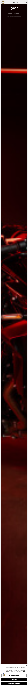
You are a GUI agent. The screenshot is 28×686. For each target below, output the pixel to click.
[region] (14, 675)
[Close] (26, 665)
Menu (25, 2)
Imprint (9, 673)
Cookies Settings (14, 675)
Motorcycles (14, 2)
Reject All (14, 679)
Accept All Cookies (14, 683)
